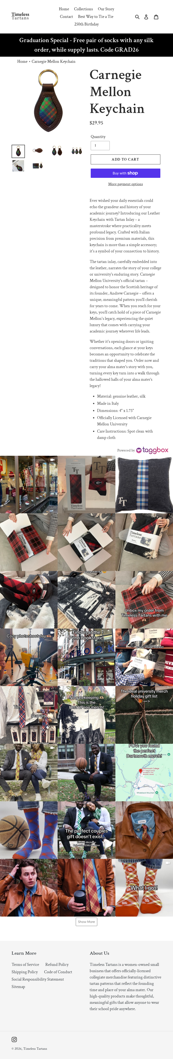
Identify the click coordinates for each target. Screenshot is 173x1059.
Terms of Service (25, 964)
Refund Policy (57, 964)
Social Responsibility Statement (38, 979)
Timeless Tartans (35, 1048)
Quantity (98, 136)
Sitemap (18, 986)
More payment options (125, 184)
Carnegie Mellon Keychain (54, 61)
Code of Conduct (58, 972)
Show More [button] (86, 922)
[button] (29, 484)
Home (22, 61)
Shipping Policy (25, 972)
